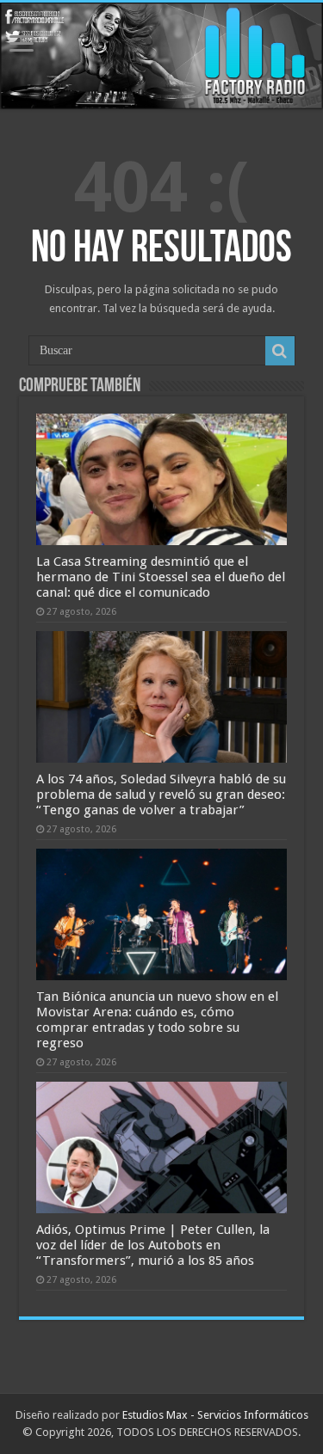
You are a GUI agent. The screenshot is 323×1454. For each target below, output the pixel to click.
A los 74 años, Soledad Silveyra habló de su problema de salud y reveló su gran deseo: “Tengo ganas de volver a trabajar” (161, 794)
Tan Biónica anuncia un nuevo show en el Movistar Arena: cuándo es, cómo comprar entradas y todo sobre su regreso (157, 1020)
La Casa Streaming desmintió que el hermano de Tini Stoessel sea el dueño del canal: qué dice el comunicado (160, 577)
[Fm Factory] (161, 56)
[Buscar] (280, 350)
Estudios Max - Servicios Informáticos (215, 1414)
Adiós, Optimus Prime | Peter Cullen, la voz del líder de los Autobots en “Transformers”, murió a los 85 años (153, 1245)
